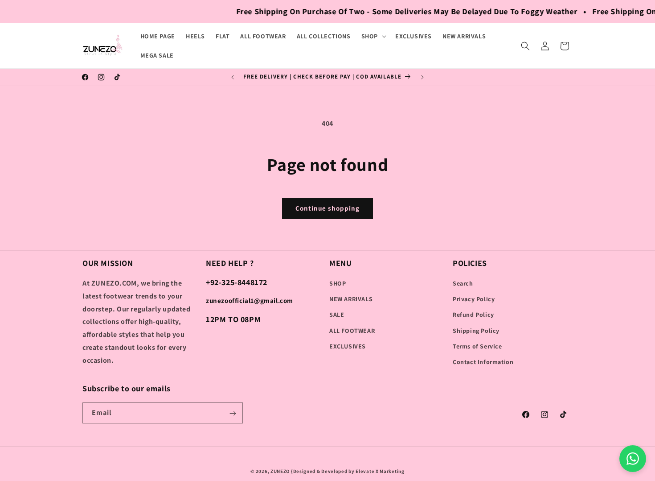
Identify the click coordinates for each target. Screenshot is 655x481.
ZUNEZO (280, 471)
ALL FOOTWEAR (352, 331)
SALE (336, 315)
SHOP (337, 283)
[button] (373, 36)
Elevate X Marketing (380, 471)
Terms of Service (477, 346)
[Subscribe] (232, 413)
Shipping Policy (476, 331)
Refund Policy (473, 315)
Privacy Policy (474, 299)
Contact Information (483, 362)
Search (463, 283)
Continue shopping (327, 208)
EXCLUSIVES (347, 346)
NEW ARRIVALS (351, 299)
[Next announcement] (422, 77)
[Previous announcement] (232, 77)
